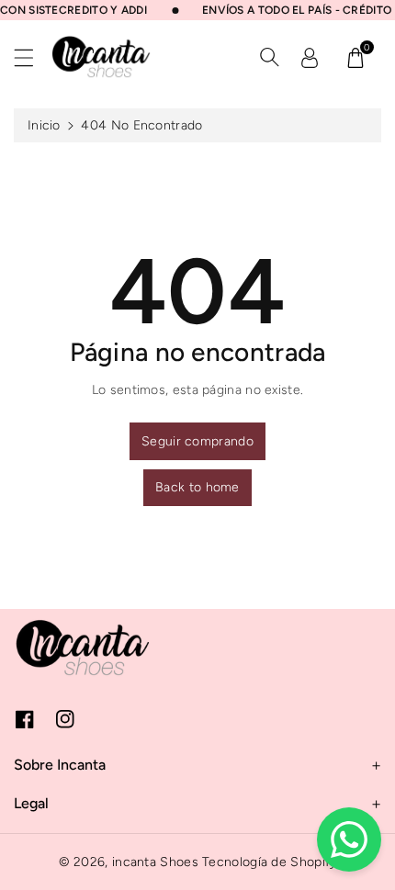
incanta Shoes (155, 862)
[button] (32, 57)
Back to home (197, 487)
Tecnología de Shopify (269, 862)
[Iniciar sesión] (309, 57)
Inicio (44, 125)
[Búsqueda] (269, 57)
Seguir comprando (197, 441)
